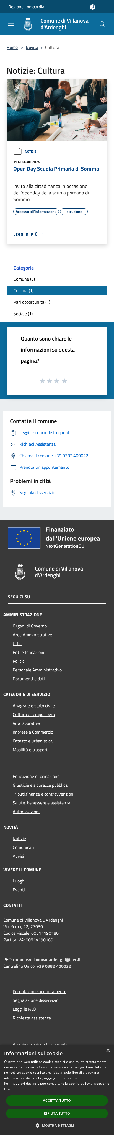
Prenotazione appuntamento (39, 991)
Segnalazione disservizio (35, 1000)
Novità (32, 47)
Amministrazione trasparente (40, 1044)
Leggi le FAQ (24, 1009)
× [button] (108, 1051)
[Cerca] (102, 24)
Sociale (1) (23, 313)
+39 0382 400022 (54, 966)
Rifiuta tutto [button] (57, 1113)
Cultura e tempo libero (34, 714)
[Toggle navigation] (11, 23)
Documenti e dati (29, 678)
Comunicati (23, 847)
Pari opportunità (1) (32, 302)
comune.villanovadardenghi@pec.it (47, 959)
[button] (57, 1125)
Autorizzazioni (26, 811)
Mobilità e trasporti (31, 749)
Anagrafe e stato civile (34, 705)
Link (7, 1089)
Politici (19, 661)
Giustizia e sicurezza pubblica (40, 785)
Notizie (30, 151)
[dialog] (57, 1090)
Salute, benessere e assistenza (41, 802)
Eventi (19, 889)
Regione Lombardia (26, 6)
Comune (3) (24, 279)
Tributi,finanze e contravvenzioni (43, 794)
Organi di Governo (30, 626)
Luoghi (19, 881)
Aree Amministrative (32, 634)
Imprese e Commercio (33, 732)
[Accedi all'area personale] (92, 7)
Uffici (17, 643)
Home (12, 47)
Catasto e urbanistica (33, 741)
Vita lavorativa (26, 723)
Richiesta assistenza (32, 1018)
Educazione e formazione (36, 776)
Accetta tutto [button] (57, 1100)
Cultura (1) (23, 290)
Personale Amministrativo (37, 670)
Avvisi (18, 856)
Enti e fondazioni (28, 652)
